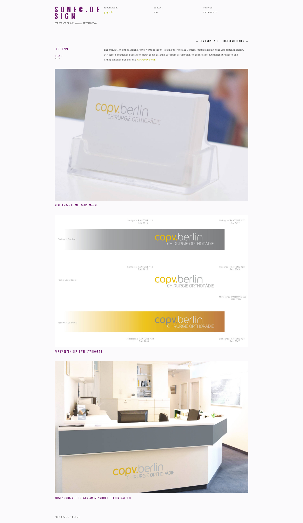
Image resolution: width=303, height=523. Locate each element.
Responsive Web (209, 41)
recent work (111, 7)
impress (208, 7)
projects (109, 12)
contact (158, 7)
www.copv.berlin (146, 59)
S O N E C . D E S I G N (77, 12)
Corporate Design (233, 41)
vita (156, 12)
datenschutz (210, 12)
